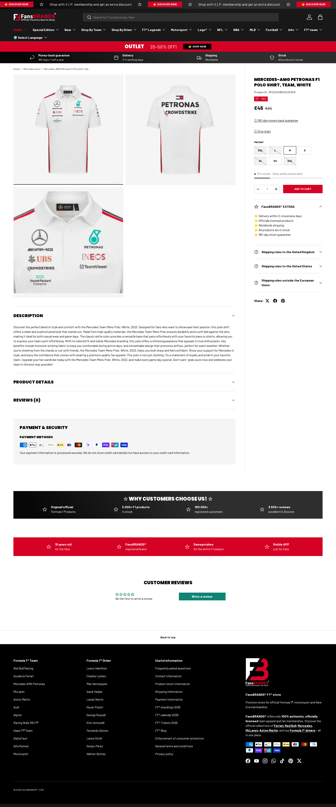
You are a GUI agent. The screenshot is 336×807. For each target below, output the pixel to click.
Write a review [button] (202, 596)
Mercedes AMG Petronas (29, 684)
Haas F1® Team (22, 730)
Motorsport (179, 30)
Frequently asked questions (173, 668)
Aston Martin (21, 699)
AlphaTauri (20, 738)
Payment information (169, 699)
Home (16, 69)
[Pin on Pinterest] (283, 301)
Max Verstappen (97, 684)
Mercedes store (32, 69)
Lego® (202, 30)
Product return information (172, 684)
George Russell (96, 715)
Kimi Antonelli (96, 723)
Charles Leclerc (96, 676)
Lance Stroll (94, 738)
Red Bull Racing (23, 668)
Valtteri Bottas (96, 754)
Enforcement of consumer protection (179, 738)
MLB (253, 30)
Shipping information (169, 691)
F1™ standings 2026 (167, 707)
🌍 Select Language (28, 37)
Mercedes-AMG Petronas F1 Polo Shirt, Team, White (67, 69)
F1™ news (311, 30)
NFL (220, 30)
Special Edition (43, 30)
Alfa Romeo (21, 746)
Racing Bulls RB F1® (25, 723)
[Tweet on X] (267, 301)
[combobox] (181, 17)
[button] (320, 17)
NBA (236, 30)
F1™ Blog (160, 730)
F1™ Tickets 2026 (166, 723)
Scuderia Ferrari (23, 676)
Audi (16, 707)
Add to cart (302, 188)
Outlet (18, 30)
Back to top (168, 637)
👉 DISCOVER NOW (165, 4)
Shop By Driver (122, 30)
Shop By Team (91, 30)
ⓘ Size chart (262, 131)
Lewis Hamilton (97, 668)
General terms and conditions (174, 746)
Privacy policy (164, 754)
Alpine (17, 715)
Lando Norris (95, 699)
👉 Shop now (197, 46)
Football (272, 30)
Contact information (168, 676)
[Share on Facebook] (275, 301)
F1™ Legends (151, 30)
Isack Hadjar (94, 691)
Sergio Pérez (95, 746)
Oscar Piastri (95, 707)
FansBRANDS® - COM (33, 789)
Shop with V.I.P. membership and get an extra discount (91, 4)
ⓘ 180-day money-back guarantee (276, 120)
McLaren (18, 691)
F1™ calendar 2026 (166, 715)
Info (291, 30)
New (68, 30)
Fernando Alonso (97, 730)
